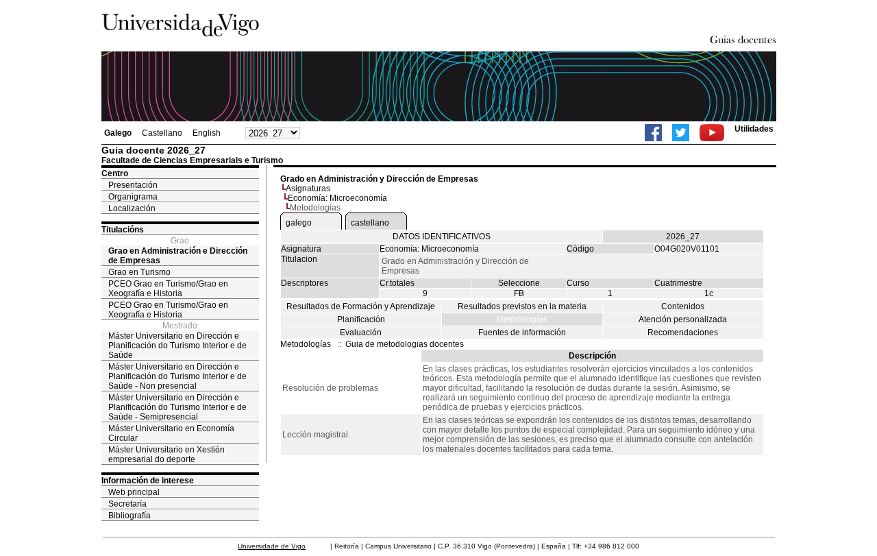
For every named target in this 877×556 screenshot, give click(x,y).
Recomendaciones (682, 332)
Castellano (162, 133)
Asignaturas (308, 188)
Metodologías (522, 319)
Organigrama (133, 197)
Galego (118, 133)
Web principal (134, 492)
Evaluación (361, 332)
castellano (370, 223)
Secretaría (127, 504)
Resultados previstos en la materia (522, 306)
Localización (132, 208)
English (207, 133)
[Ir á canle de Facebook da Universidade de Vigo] (653, 132)
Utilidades (754, 129)
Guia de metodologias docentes (404, 344)
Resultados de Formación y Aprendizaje (360, 306)
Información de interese (147, 480)
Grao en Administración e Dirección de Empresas (177, 255)
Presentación (133, 185)
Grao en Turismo (139, 272)
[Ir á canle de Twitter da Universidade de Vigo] (680, 132)
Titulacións (122, 229)
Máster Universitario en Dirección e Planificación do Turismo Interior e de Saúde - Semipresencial (177, 407)
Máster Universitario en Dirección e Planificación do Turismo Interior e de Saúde (177, 345)
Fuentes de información (522, 332)
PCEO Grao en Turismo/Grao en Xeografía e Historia (168, 288)
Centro (114, 173)
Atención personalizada (683, 319)
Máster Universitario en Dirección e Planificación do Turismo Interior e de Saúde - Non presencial (177, 376)
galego (299, 223)
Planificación (361, 319)
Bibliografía (129, 515)
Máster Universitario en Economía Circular (171, 433)
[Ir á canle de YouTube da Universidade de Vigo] (712, 132)
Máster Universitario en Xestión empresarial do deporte (166, 454)
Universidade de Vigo (272, 546)
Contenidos (682, 306)
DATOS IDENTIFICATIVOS (442, 236)
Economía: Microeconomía (337, 198)
